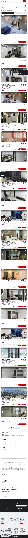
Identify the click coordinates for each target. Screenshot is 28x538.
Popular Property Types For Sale (10, 528)
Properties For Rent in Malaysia (16, 520)
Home (2, 3)
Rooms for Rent (16, 532)
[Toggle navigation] (27, 1)
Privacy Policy (16, 535)
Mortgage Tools (3, 528)
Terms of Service (12, 535)
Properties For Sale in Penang (10, 522)
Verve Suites (21, 530)
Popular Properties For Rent (16, 519)
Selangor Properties (22, 521)
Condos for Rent (16, 531)
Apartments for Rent (16, 530)
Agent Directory (3, 522)
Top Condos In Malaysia (22, 528)
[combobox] (13, 5)
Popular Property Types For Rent (16, 528)
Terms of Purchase (21, 535)
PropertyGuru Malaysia (3, 519)
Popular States (22, 518)
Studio (2, 481)
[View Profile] (4, 16)
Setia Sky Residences (22, 529)
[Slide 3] (13, 81)
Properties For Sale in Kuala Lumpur (10, 524)
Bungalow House (4, 463)
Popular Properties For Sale (10, 519)
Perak (4, 474)
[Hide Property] (23, 16)
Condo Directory (3, 521)
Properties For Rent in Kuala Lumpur (16, 524)
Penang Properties (22, 522)
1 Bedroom (5, 481)
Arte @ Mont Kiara (22, 531)
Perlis (2, 474)
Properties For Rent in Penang (16, 522)
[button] (4, 438)
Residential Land (9, 463)
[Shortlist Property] (25, 16)
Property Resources (4, 527)
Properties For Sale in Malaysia (10, 520)
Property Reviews (3, 520)
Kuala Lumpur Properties (22, 520)
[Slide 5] (14, 81)
